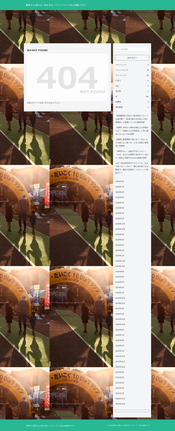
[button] (147, 49)
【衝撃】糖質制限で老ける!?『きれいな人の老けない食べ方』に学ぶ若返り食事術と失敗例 (131, 142)
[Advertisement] (87, 27)
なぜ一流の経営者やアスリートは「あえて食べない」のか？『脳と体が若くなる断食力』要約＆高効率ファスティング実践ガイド (131, 168)
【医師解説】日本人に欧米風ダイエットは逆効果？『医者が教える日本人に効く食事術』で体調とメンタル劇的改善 (131, 119)
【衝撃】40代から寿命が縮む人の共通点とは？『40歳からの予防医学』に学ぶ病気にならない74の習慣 (131, 130)
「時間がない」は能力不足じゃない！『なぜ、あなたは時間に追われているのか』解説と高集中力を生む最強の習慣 (131, 154)
